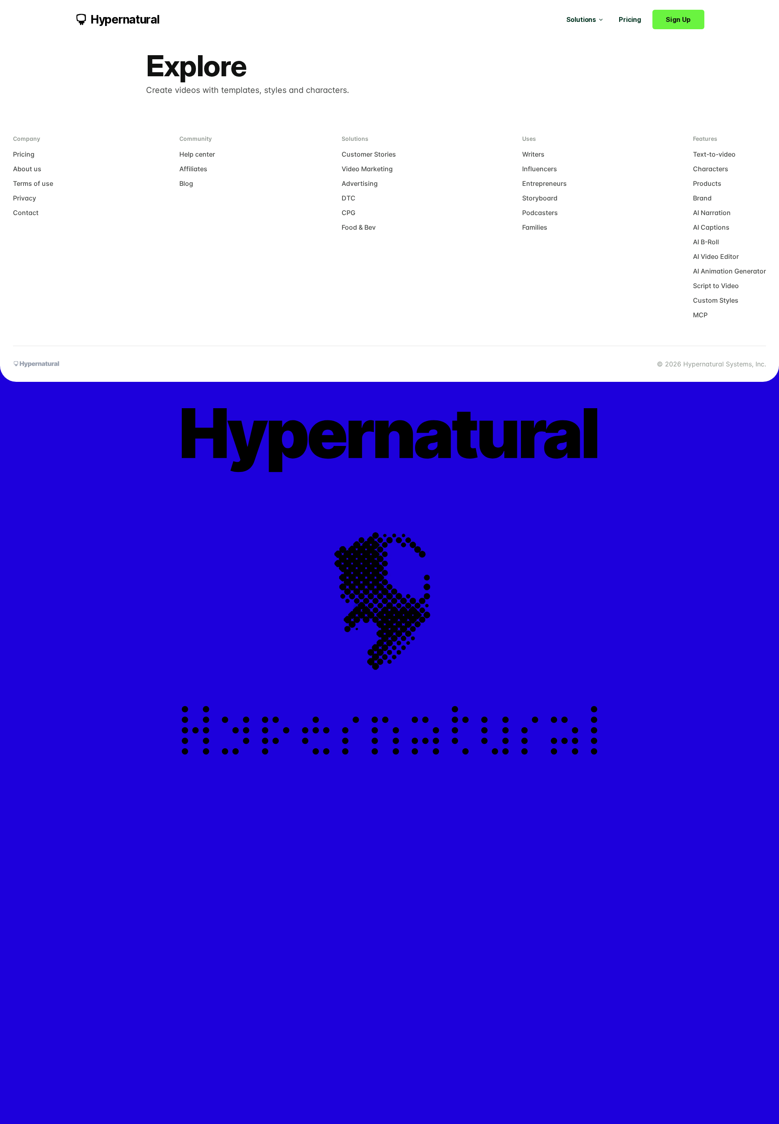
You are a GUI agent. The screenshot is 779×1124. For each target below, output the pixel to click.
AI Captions (711, 227)
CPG (348, 213)
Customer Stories (369, 154)
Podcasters (540, 213)
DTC (348, 198)
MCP (700, 315)
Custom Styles (715, 300)
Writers (533, 154)
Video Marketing (367, 169)
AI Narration (712, 213)
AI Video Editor (716, 256)
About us (27, 169)
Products (707, 183)
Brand (702, 198)
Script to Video (716, 286)
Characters (710, 169)
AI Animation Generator (729, 271)
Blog (186, 183)
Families (534, 227)
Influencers (539, 169)
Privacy (24, 198)
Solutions (581, 19)
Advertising (360, 183)
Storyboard (539, 198)
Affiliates (193, 169)
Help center (197, 154)
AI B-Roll (706, 242)
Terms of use (33, 183)
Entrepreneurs (544, 183)
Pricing (630, 19)
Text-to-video (714, 154)
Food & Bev (359, 227)
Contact (26, 213)
